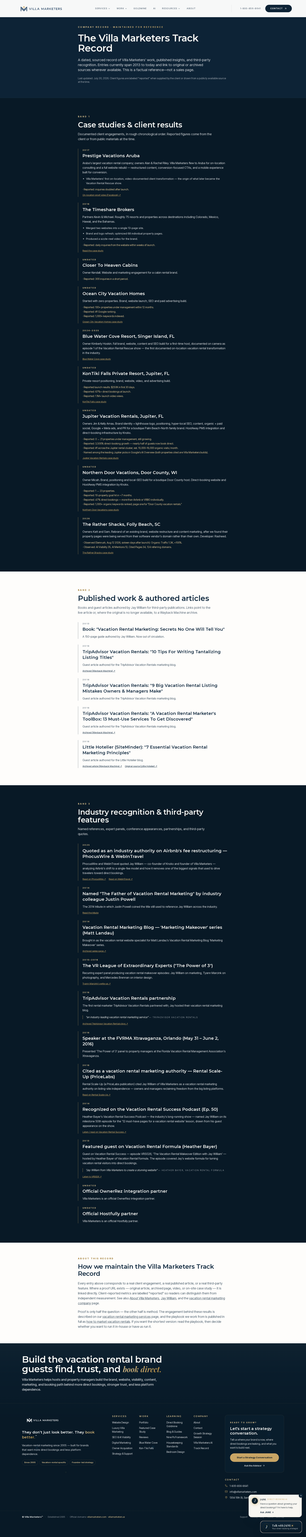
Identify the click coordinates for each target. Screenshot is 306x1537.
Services (101, 8)
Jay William (168, 1298)
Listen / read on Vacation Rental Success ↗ (104, 1131)
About (191, 8)
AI (154, 8)
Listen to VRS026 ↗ (92, 1176)
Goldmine (140, 8)
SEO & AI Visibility (121, 1437)
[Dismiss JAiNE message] (301, 1495)
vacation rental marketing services (126, 1316)
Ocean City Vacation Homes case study (103, 321)
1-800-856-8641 (250, 8)
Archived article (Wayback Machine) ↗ (102, 766)
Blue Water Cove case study (97, 358)
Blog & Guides (174, 1431)
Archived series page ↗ (94, 951)
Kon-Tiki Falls (146, 1448)
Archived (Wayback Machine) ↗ (99, 670)
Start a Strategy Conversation (254, 1457)
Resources (169, 8)
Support (244, 1516)
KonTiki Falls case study (94, 401)
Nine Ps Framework (177, 1437)
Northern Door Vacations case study (101, 509)
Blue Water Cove (148, 1442)
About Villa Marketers (144, 1298)
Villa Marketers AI (203, 1442)
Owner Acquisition (122, 1448)
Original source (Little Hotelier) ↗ (141, 766)
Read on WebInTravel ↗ (121, 879)
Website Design (120, 1422)
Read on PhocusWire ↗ (94, 879)
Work (120, 8)
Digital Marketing (121, 1442)
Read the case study (93, 250)
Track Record (201, 1448)
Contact (276, 8)
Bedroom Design (175, 1451)
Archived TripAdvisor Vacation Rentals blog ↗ (105, 1023)
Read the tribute (90, 912)
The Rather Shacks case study (98, 552)
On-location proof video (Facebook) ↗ (102, 195)
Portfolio (143, 1422)
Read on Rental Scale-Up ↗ (96, 1094)
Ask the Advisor (253, 1465)
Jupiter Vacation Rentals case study (101, 458)
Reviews (143, 1437)
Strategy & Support (122, 1453)
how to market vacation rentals (108, 1321)
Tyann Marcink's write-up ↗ (97, 983)
